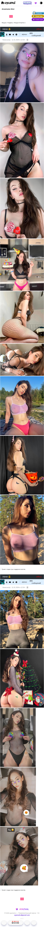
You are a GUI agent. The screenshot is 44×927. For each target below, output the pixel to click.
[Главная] (4, 922)
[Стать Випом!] (27, 3)
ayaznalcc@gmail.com (22, 915)
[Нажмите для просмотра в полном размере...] (22, 73)
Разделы (10, 23)
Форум (4, 23)
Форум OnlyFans (19, 23)
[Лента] (34, 922)
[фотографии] (27, 922)
